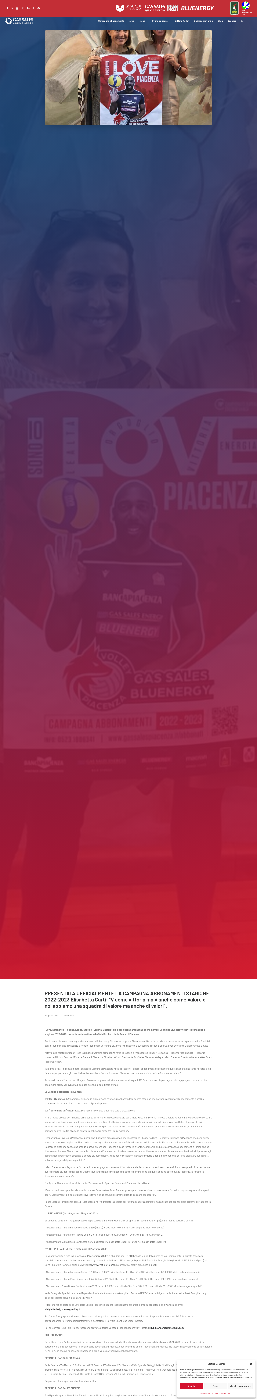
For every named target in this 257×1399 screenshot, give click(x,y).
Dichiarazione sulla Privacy (222, 1393)
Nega (215, 1386)
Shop (220, 20)
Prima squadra (160, 20)
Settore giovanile (203, 20)
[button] (251, 1363)
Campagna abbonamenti (111, 20)
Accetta (191, 1386)
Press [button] (142, 20)
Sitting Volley (182, 20)
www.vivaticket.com (103, 1264)
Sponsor (232, 20)
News (131, 20)
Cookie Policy (205, 1393)
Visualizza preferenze (240, 1386)
